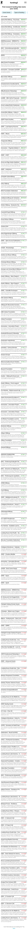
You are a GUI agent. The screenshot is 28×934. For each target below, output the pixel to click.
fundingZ (14, 3)
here (14, 928)
